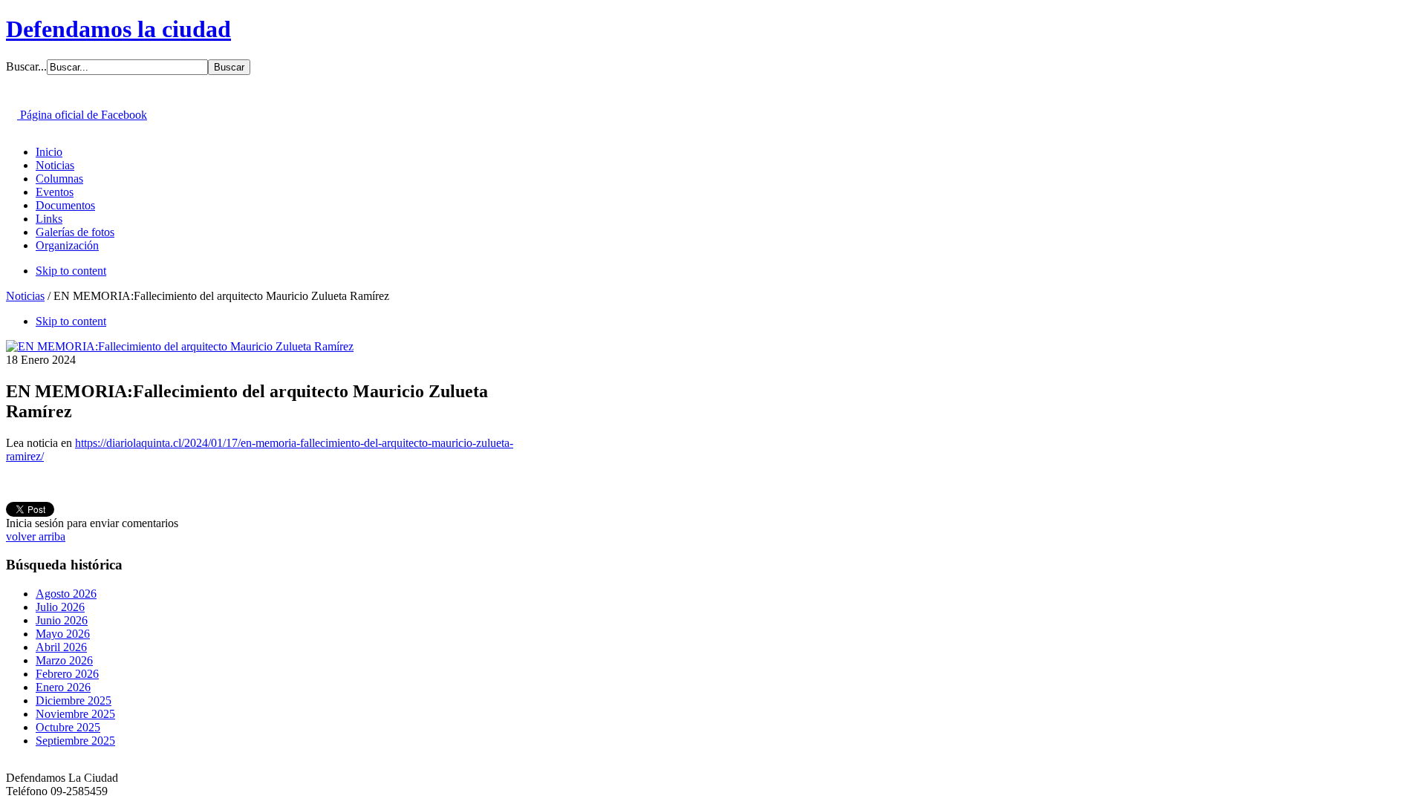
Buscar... (26, 66)
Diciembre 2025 (73, 700)
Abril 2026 (61, 647)
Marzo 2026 (64, 660)
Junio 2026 (62, 620)
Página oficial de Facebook (82, 114)
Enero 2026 (63, 687)
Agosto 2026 (66, 593)
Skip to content (71, 270)
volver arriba (35, 536)
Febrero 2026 (67, 673)
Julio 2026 (60, 607)
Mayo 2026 (63, 633)
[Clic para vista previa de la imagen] (180, 346)
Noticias (25, 296)
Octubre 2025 (68, 727)
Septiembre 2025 (75, 740)
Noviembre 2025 (75, 714)
